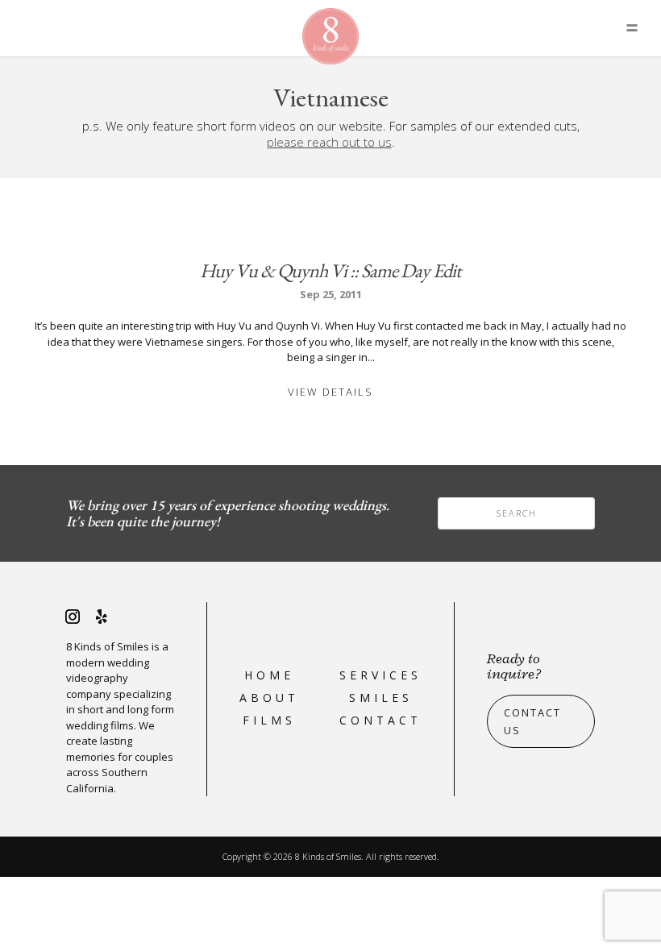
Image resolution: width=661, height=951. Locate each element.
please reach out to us (329, 142)
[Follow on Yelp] (101, 616)
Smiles (381, 697)
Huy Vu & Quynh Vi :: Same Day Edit (330, 270)
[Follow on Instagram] (72, 616)
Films (269, 720)
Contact (380, 720)
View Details (330, 391)
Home (269, 675)
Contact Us (532, 721)
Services (380, 675)
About (269, 697)
